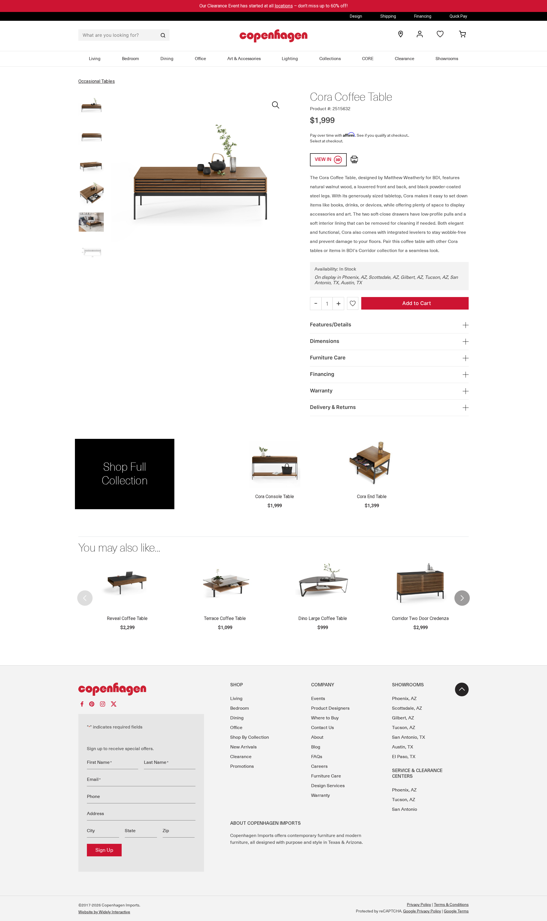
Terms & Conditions (451, 904)
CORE (367, 58)
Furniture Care (326, 776)
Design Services (328, 785)
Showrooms (447, 58)
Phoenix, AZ (404, 698)
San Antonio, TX (408, 737)
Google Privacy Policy (422, 911)
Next (462, 593)
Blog (315, 747)
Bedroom (130, 58)
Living (95, 58)
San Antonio (404, 809)
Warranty (320, 795)
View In (323, 159)
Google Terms (456, 911)
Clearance (404, 58)
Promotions (242, 766)
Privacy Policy (419, 904)
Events (318, 698)
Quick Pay (458, 16)
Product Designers (330, 708)
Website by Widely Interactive (104, 912)
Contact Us (322, 727)
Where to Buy (325, 718)
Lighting (290, 58)
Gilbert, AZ (403, 718)
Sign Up (104, 850)
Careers (319, 766)
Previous (84, 593)
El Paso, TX (403, 756)
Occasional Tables (96, 81)
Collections (330, 58)
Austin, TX (402, 747)
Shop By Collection (249, 737)
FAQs (316, 756)
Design (356, 16)
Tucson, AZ (403, 727)
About (317, 737)
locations (284, 6)
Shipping (388, 16)
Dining (167, 58)
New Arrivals (243, 747)
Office (200, 58)
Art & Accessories (244, 58)
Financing (422, 16)
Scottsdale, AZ (407, 708)
